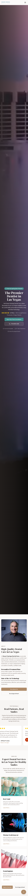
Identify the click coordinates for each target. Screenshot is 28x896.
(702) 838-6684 (15, 323)
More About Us (14, 689)
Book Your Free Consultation (14, 319)
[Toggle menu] (25, 2)
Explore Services (7, 887)
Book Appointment (14, 693)
